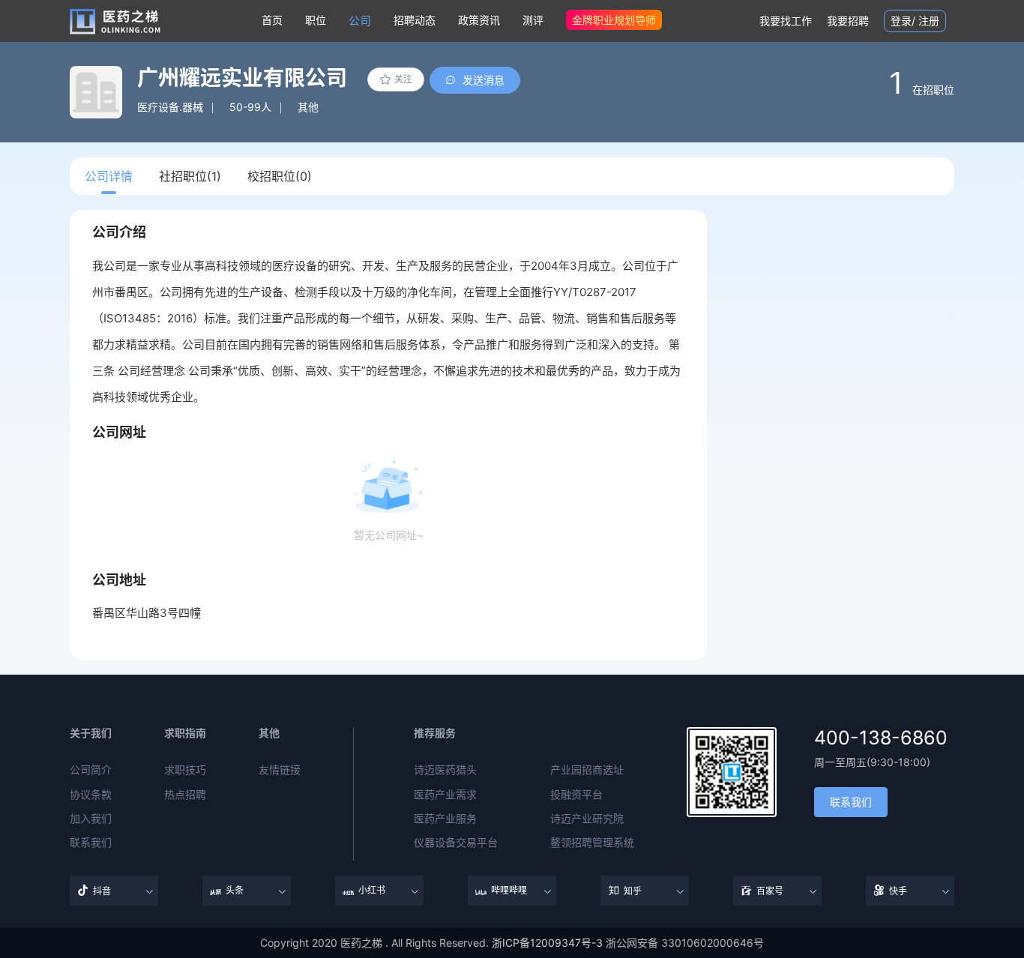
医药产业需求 (445, 795)
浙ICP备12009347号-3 (547, 942)
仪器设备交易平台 (456, 843)
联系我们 (91, 843)
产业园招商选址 (587, 770)
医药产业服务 (445, 819)
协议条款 (91, 795)
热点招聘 (185, 795)
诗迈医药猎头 (445, 770)
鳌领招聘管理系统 (592, 843)
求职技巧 (185, 770)
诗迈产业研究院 (587, 819)
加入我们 (91, 819)
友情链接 (280, 770)
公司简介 (91, 770)
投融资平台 (576, 795)
